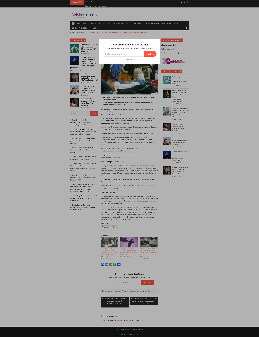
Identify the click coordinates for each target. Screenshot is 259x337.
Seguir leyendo (129, 60)
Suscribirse (150, 54)
